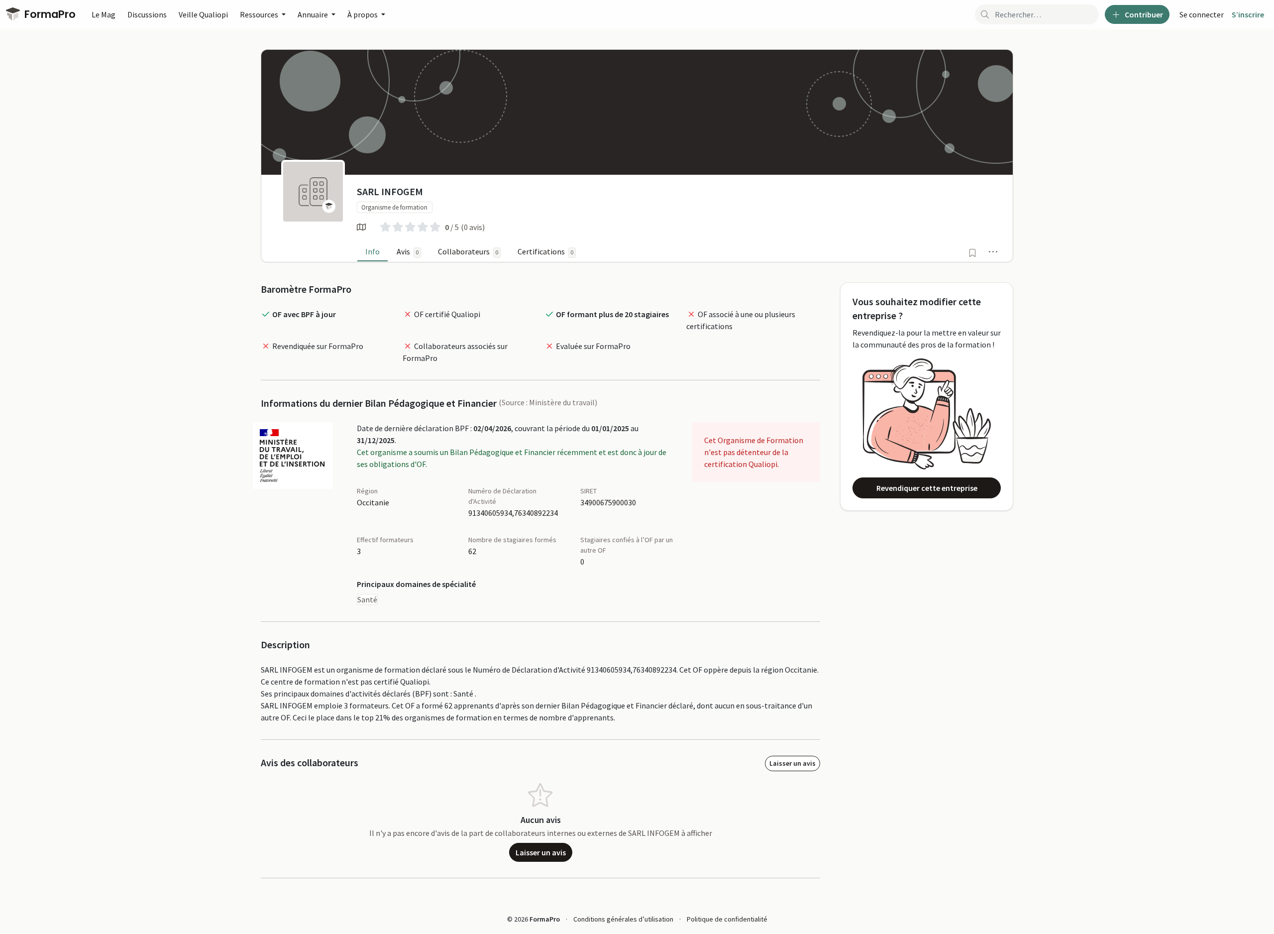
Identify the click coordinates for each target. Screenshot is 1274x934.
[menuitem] (1201, 14)
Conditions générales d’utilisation (623, 919)
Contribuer (1143, 14)
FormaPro (49, 14)
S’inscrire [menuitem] (1248, 14)
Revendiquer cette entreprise (926, 488)
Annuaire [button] (313, 14)
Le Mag (103, 14)
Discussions (147, 14)
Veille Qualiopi (203, 14)
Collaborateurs (468, 251)
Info (372, 251)
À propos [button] (363, 14)
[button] (993, 251)
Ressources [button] (260, 14)
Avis (408, 251)
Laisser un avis (792, 763)
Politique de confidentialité (727, 919)
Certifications (545, 251)
